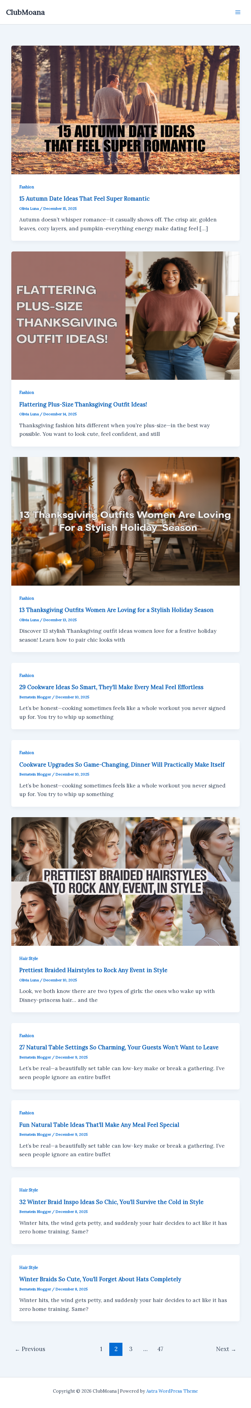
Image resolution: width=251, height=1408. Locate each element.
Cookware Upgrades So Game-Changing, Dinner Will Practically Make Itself (121, 764)
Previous (30, 1349)
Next (226, 1349)
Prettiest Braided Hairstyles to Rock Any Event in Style (93, 970)
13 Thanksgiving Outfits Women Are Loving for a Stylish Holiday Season (116, 609)
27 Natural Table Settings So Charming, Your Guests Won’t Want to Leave (119, 1047)
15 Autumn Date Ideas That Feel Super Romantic (84, 198)
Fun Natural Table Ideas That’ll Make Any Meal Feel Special (99, 1124)
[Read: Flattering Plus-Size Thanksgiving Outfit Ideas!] (125, 315)
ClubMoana (25, 12)
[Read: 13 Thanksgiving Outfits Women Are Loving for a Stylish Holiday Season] (125, 520)
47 (160, 1349)
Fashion (26, 186)
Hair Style (28, 958)
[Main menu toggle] (238, 12)
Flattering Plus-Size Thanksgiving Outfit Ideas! (83, 404)
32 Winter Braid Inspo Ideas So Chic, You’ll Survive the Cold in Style (111, 1202)
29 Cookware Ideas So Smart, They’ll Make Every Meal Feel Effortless (111, 687)
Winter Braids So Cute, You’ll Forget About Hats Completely (100, 1279)
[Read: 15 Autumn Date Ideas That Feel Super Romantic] (125, 109)
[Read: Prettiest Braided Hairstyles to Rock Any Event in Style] (125, 881)
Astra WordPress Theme (172, 1391)
